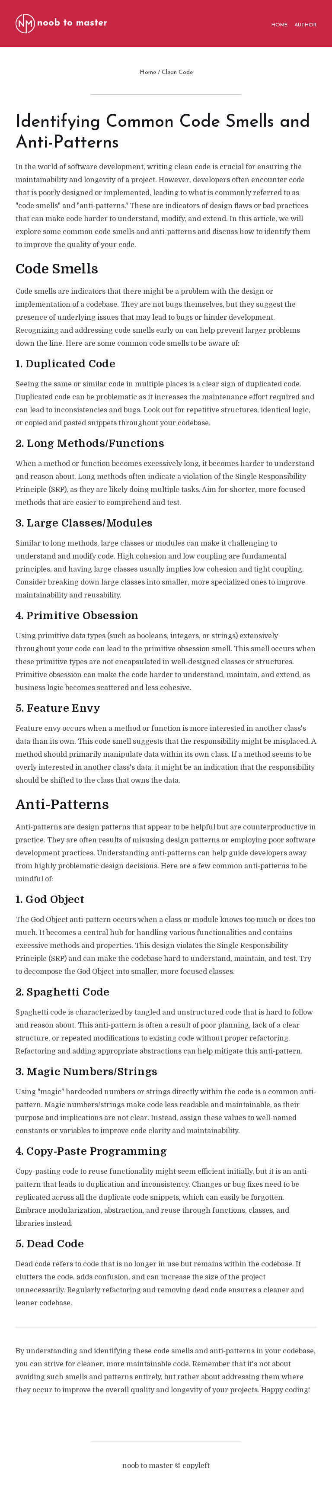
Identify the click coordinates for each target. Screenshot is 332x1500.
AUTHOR (305, 25)
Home (148, 72)
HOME (279, 25)
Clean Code (177, 72)
